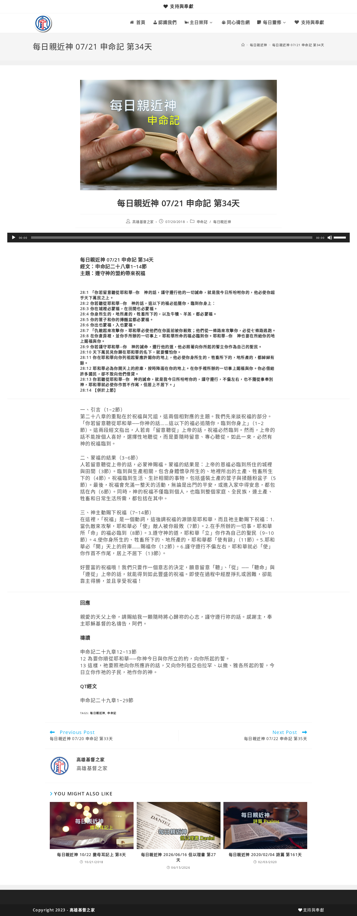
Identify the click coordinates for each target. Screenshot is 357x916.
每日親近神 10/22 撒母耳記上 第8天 (91, 854)
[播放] (13, 237)
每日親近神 (222, 221)
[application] (178, 237)
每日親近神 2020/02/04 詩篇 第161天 (265, 854)
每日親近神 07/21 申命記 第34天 (298, 45)
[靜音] (329, 237)
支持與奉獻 (182, 6)
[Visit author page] (59, 765)
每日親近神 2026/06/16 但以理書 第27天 (178, 857)
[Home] (243, 45)
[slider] (340, 237)
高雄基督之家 (143, 221)
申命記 (202, 221)
